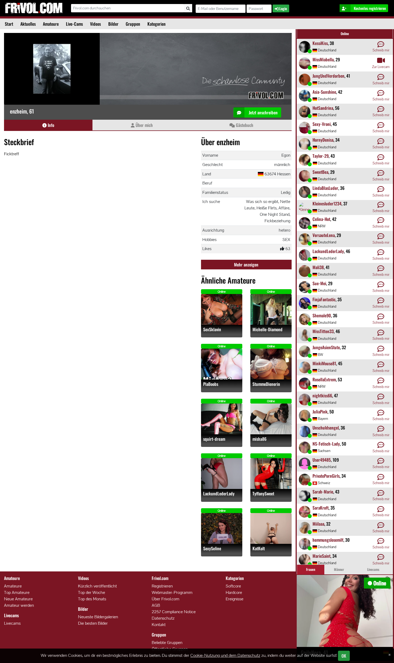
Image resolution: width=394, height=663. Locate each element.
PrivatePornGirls (326, 476)
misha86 (259, 439)
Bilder (113, 24)
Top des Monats (92, 599)
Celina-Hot (321, 219)
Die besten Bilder (93, 623)
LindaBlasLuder (325, 188)
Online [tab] (345, 33)
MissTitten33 (323, 331)
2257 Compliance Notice (174, 612)
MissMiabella (323, 59)
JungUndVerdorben (328, 76)
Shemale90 (322, 315)
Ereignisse (234, 599)
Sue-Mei (319, 283)
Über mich (144, 125)
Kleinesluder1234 (327, 203)
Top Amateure (16, 592)
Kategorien (156, 24)
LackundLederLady (219, 493)
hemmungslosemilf (328, 540)
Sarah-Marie (323, 491)
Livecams (12, 623)
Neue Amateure (18, 599)
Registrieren (162, 586)
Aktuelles (28, 24)
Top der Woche (91, 592)
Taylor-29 (321, 156)
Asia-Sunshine (324, 92)
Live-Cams (74, 24)
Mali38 (318, 267)
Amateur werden (19, 605)
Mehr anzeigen (246, 264)
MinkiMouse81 (324, 363)
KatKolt (258, 548)
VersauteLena (324, 235)
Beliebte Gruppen (167, 642)
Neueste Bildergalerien (98, 617)
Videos (95, 24)
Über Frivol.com (165, 599)
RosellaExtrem (324, 379)
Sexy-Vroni (322, 124)
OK (343, 656)
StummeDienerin (266, 384)
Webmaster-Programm (172, 592)
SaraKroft (321, 507)
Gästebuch (244, 125)
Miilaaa (318, 524)
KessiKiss (320, 43)
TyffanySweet (263, 493)
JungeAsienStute (326, 347)
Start (9, 24)
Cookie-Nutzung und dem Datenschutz (225, 655)
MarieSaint (321, 556)
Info (50, 125)
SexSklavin (212, 329)
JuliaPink (320, 411)
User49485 (322, 460)
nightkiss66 (322, 395)
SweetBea (320, 172)
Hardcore (234, 592)
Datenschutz (163, 618)
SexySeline (212, 548)
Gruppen (133, 24)
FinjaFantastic (324, 299)
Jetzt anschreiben (263, 112)
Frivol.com (34, 8)
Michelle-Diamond (267, 329)
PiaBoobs (210, 384)
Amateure (51, 24)
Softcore (233, 586)
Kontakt (159, 624)
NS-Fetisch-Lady (326, 443)
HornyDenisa (323, 140)
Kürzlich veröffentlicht (97, 586)
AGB (156, 605)
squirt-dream (214, 439)
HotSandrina (323, 108)
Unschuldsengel (326, 427)
